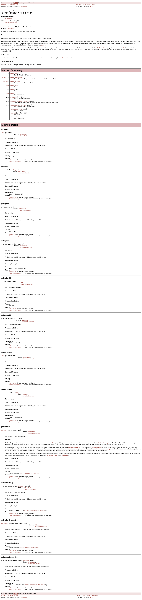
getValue (12, 93)
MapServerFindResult (11, 22)
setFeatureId (13, 97)
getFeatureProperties (16, 77)
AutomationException (26, 136)
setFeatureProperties (16, 101)
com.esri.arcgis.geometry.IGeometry (29, 473)
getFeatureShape (15, 81)
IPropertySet (5, 77)
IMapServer (63, 58)
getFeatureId (13, 73)
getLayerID (13, 89)
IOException (23, 134)
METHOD (24, 6)
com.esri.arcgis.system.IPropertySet (29, 547)
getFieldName (14, 85)
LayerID (43, 45)
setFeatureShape (15, 105)
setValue (12, 117)
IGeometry (6, 81)
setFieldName (14, 109)
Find (68, 58)
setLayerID (13, 113)
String (7, 85)
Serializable (8, 18)
